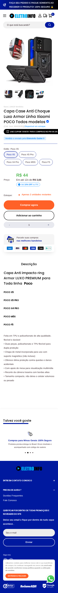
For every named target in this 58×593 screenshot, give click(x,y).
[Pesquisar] (49, 25)
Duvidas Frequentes (13, 495)
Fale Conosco (10, 500)
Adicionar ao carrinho (29, 215)
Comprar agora (29, 205)
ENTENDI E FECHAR (17, 576)
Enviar (29, 542)
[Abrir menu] (4, 15)
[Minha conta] (39, 15)
